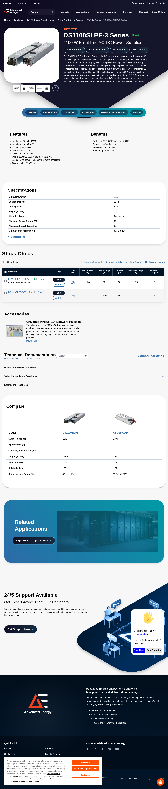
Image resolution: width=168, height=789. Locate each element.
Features (31, 112)
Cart (161, 3)
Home (7, 20)
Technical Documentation (113, 112)
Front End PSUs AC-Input (70, 20)
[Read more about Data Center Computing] (76, 517)
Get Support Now (18, 629)
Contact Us (43, 292)
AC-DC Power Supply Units (40, 20)
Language (139, 3)
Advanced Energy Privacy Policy (26, 781)
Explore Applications (32, 540)
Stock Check (74, 49)
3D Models (139, 49)
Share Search (135, 262)
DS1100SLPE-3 (15, 279)
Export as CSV (115, 262)
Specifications (50, 112)
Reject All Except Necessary (85, 769)
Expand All (143, 356)
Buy (59, 280)
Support (137, 112)
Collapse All (157, 356)
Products (18, 20)
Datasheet (119, 49)
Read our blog (140, 634)
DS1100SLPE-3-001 (17, 292)
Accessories (88, 112)
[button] (160, 782)
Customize (85, 775)
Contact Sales (97, 49)
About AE (8, 748)
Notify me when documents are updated (23, 358)
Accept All (85, 762)
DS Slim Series (94, 20)
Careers (49, 748)
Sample (59, 285)
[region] (53, 771)
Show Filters (13, 262)
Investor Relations (53, 754)
